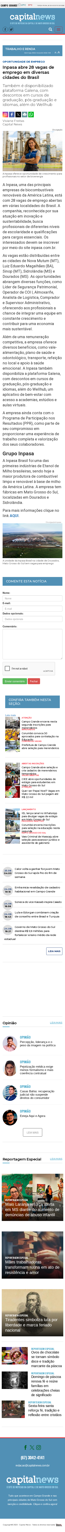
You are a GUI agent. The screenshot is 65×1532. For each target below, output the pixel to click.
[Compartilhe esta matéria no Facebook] (12, 114)
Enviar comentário (15, 681)
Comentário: (10, 626)
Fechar (34, 681)
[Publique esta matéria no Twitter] (18, 114)
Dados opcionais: (13, 613)
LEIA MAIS (54, 951)
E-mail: (7, 603)
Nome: (6, 592)
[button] (50, 29)
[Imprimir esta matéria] (24, 114)
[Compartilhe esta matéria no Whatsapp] (31, 114)
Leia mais (10, 715)
